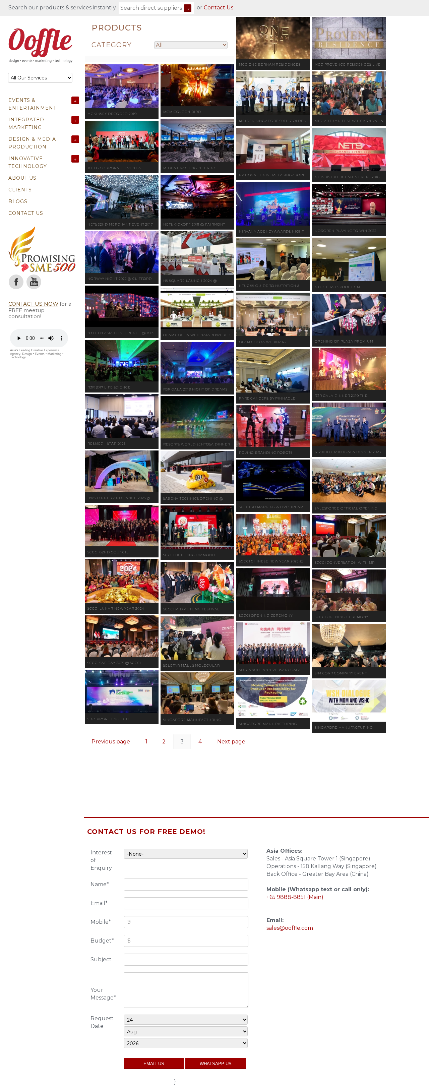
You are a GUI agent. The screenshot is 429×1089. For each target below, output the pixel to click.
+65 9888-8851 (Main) (294, 897)
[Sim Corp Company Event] (349, 645)
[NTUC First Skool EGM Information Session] (349, 259)
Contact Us (218, 7)
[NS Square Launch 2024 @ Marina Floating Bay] (197, 253)
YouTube (33, 282)
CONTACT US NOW (33, 304)
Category (111, 45)
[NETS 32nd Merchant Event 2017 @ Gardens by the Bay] (122, 197)
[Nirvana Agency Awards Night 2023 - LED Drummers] (273, 204)
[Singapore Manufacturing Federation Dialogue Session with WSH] (349, 701)
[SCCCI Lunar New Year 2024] (122, 581)
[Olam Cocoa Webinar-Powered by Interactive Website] (197, 308)
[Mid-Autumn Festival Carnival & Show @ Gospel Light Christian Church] (349, 93)
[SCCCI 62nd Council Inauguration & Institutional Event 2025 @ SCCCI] (122, 525)
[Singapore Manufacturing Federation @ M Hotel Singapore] (197, 693)
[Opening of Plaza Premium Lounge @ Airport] (349, 315)
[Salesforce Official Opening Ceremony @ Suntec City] (349, 480)
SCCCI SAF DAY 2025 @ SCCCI (114, 663)
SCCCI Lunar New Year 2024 (115, 608)
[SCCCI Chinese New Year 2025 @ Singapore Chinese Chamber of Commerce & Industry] (273, 534)
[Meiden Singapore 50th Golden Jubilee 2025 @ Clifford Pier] (273, 93)
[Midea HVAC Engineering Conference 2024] (197, 140)
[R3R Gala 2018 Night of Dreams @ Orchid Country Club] (197, 362)
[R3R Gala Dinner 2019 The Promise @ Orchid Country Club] (349, 369)
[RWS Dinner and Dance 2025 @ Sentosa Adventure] (122, 471)
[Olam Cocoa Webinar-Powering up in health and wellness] (273, 314)
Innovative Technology (27, 162)
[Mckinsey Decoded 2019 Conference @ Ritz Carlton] (122, 86)
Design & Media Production (32, 143)
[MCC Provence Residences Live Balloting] (349, 38)
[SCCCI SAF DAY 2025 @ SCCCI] (122, 636)
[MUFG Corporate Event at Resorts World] (122, 141)
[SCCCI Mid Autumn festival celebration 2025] (197, 582)
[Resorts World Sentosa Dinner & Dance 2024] (197, 417)
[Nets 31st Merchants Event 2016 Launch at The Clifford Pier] (349, 149)
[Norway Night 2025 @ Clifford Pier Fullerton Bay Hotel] (122, 252)
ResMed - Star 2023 (106, 443)
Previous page (110, 741)
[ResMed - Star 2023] (122, 416)
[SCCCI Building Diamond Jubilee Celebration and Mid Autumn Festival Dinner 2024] (197, 527)
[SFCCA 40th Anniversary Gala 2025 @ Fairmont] (273, 643)
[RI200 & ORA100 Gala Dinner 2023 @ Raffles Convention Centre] (349, 424)
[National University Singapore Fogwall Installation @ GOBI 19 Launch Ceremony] (273, 148)
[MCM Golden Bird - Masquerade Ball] (197, 85)
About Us (22, 178)
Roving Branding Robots (266, 453)
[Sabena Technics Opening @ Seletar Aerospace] (197, 472)
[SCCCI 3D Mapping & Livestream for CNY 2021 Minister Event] (273, 480)
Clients (20, 190)
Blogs (17, 201)
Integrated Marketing (26, 123)
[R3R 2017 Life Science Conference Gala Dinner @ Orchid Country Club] (122, 360)
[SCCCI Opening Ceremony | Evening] (273, 589)
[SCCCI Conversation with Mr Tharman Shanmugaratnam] (349, 536)
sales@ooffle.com (289, 928)
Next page (231, 741)
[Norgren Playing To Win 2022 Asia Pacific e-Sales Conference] (349, 204)
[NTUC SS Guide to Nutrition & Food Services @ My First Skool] (273, 259)
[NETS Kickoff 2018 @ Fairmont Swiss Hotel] (197, 197)
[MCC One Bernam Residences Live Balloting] (273, 38)
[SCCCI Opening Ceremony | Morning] (349, 590)
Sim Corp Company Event (341, 673)
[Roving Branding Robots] (273, 426)
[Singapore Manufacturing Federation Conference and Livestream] (273, 697)
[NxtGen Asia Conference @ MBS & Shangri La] (122, 306)
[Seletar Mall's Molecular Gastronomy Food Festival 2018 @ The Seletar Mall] (197, 638)
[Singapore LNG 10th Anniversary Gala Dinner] (122, 691)
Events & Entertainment (32, 104)
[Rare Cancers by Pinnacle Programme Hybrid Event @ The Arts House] (273, 370)
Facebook (16, 282)
